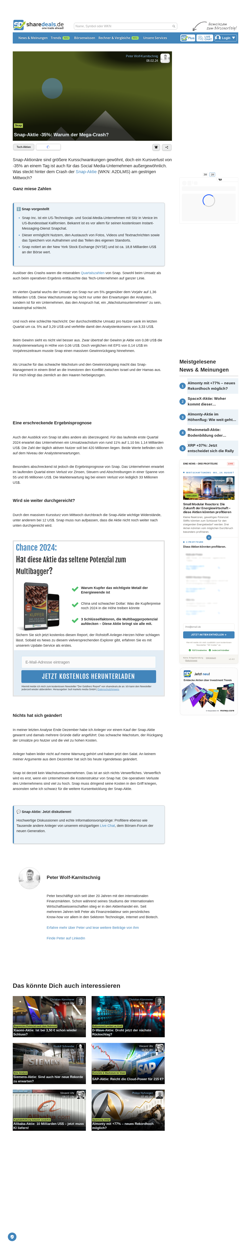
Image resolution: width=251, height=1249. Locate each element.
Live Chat (107, 826)
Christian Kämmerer (62, 999)
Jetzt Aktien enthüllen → (208, 630)
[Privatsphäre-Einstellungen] (12, 1237)
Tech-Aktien (24, 146)
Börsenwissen (84, 38)
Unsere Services (155, 38)
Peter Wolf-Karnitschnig (142, 56)
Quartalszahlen (93, 273)
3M (205, 174)
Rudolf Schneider (64, 1046)
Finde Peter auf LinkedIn (66, 938)
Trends (56, 38)
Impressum (211, 653)
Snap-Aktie (86, 171)
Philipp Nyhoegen (142, 1092)
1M (212, 174)
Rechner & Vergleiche (114, 38)
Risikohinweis (191, 656)
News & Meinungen (33, 38)
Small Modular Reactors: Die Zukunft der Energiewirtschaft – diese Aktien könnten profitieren (207, 508)
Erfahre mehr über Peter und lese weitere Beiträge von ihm (93, 928)
